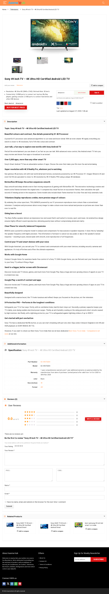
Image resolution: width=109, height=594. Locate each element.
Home (4, 9)
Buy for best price (16, 107)
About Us (42, 558)
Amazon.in (61, 92)
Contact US (43, 561)
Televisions (14, 9)
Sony (61, 108)
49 (41, 383)
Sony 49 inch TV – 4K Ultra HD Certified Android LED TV (34, 128)
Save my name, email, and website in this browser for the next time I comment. (36, 502)
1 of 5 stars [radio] (15, 446)
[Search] (103, 3)
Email (7, 494)
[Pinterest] (20, 584)
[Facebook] (4, 584)
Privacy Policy (43, 567)
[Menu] (4, 3)
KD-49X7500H (45, 362)
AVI (42, 387)
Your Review (9, 450)
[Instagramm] (12, 584)
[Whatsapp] (16, 584)
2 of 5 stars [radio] (16, 446)
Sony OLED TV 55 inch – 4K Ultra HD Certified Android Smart (24, 525)
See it (96, 93)
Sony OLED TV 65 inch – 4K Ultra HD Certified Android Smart (59, 525)
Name (7, 485)
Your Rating (9, 446)
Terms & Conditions (45, 564)
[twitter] (8, 584)
